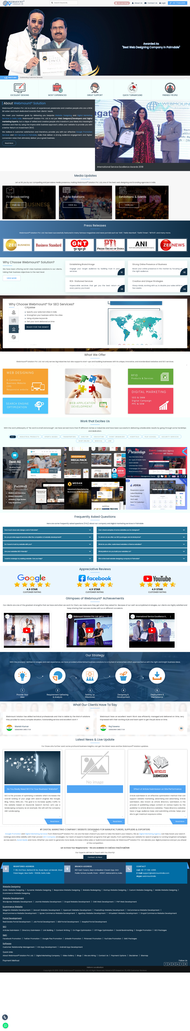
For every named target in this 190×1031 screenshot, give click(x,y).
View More (12, 278)
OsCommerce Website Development (143, 910)
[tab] (14, 312)
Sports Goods (51, 437)
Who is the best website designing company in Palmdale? (119, 559)
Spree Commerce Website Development (57, 913)
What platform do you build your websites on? (114, 551)
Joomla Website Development (48, 901)
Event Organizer (117, 437)
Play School (150, 437)
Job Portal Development (44, 922)
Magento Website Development (17, 910)
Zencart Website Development (46, 910)
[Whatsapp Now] (5, 1017)
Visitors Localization (95, 967)
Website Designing (63, 115)
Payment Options (118, 955)
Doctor (85, 437)
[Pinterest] (173, 964)
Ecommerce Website (13, 906)
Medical (98, 441)
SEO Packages (160, 930)
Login (163, 3)
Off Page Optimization (103, 930)
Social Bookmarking (124, 930)
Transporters (69, 437)
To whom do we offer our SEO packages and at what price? (119, 537)
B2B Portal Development (68, 922)
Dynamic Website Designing (39, 890)
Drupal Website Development (77, 901)
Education (99, 437)
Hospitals (134, 437)
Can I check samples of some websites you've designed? (119, 530)
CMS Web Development (103, 901)
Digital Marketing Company (48, 955)
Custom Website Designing (140, 890)
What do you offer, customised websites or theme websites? (120, 544)
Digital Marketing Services (36, 834)
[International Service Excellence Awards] (152, 630)
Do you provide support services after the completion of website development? (33, 537)
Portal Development (12, 918)
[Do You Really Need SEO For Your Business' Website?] (32, 767)
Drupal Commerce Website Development (159, 913)
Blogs (79, 955)
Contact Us (152, 3)
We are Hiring (90, 955)
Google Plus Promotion (52, 938)
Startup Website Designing (114, 890)
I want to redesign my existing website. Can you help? (24, 559)
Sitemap (144, 955)
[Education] (95, 462)
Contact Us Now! (95, 857)
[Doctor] (33, 462)
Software (7, 943)
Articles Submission (11, 930)
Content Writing (63, 930)
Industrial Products (29, 437)
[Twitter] (169, 964)
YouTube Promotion (112, 938)
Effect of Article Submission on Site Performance (157, 789)
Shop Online (84, 441)
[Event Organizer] (156, 462)
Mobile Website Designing (166, 890)
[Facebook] (165, 964)
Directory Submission (31, 930)
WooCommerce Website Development (20, 913)
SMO (5, 935)
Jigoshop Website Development (92, 913)
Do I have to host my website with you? (18, 544)
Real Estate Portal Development (17, 922)
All (12, 437)
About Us (138, 3)
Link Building (48, 930)
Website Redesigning (92, 890)
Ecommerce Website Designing (16, 893)
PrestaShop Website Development (109, 910)
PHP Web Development (126, 901)
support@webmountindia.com (156, 873)
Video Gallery (68, 955)
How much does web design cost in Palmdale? (21, 530)
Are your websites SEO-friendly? (16, 551)
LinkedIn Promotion (73, 938)
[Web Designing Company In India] (26, 630)
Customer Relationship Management (19, 947)
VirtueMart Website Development (123, 913)
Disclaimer (133, 955)
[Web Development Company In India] (89, 630)
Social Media (22, 840)
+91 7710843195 (178, 3)
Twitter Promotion (32, 938)
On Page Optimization (82, 930)
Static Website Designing (13, 890)
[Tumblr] (181, 964)
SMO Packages (130, 938)
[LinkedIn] (177, 964)
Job (109, 441)
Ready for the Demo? (38, 334)
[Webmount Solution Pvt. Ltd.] (14, 3)
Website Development (13, 898)
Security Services (170, 437)
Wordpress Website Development (17, 901)
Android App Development (71, 947)
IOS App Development (47, 947)
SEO (4, 926)
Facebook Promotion (12, 938)
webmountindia (149, 876)
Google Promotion (13, 834)
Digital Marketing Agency (150, 834)
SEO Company (49, 837)
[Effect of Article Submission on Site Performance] (158, 767)
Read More (9, 143)
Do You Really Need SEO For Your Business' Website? (32, 789)
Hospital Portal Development (94, 922)
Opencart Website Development (77, 910)
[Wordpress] (185, 964)
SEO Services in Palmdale (25, 135)
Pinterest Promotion (92, 938)
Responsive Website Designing (67, 890)
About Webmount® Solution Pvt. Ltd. (18, 955)
